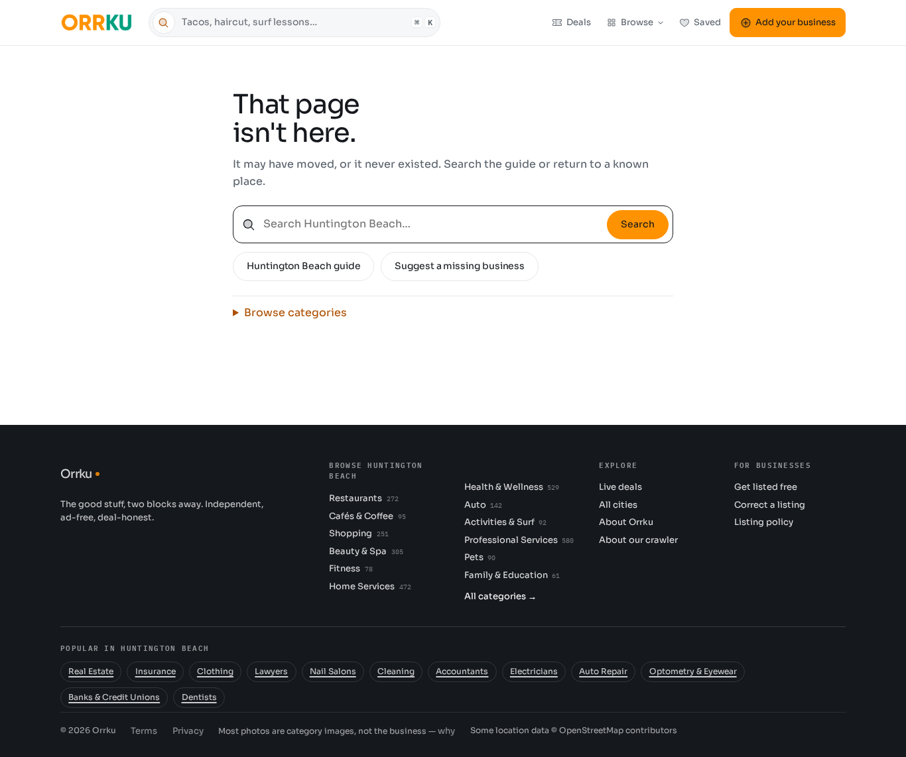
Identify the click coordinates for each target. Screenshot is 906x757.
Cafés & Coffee (367, 516)
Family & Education (512, 575)
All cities (618, 504)
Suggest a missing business (460, 266)
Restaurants (363, 498)
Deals (578, 22)
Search (638, 224)
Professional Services (519, 540)
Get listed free (765, 487)
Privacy (188, 730)
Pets (479, 557)
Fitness (350, 568)
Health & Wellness (511, 487)
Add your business (795, 22)
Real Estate (90, 671)
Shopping (358, 533)
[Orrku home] (98, 22)
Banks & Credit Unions (114, 697)
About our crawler (638, 540)
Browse (637, 22)
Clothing (215, 671)
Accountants (462, 671)
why (446, 730)
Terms (144, 730)
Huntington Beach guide (303, 266)
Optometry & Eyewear (693, 671)
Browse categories (295, 313)
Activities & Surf (505, 522)
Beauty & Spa (366, 551)
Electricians (534, 671)
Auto (483, 504)
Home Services (370, 586)
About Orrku (626, 522)
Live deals (620, 487)
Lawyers (271, 671)
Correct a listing (769, 504)
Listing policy (763, 522)
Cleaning (396, 671)
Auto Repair (603, 671)
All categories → (500, 596)
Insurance (155, 671)
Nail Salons (333, 671)
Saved (707, 22)
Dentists (199, 697)
